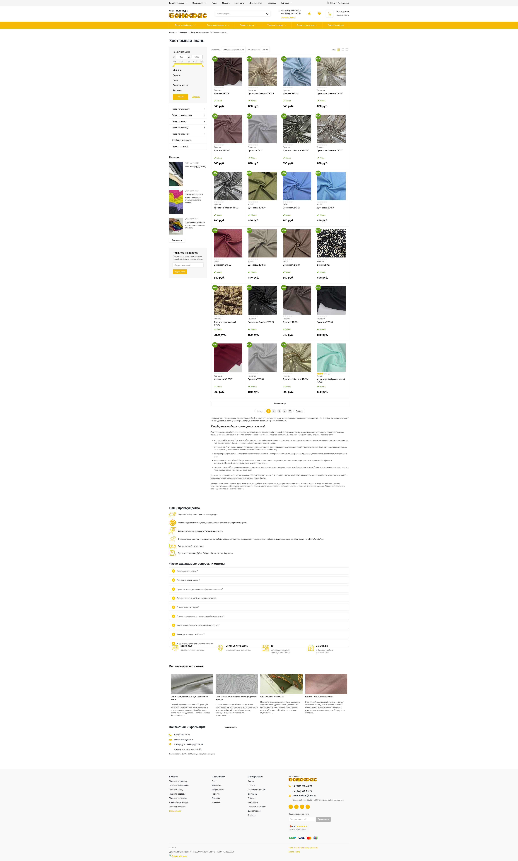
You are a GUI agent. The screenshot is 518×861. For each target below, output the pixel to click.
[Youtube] (296, 807)
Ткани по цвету (247, 25)
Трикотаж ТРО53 (325, 322)
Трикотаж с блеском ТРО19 (295, 150)
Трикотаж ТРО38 (221, 93)
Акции (214, 3)
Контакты (285, 3)
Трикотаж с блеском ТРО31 (330, 150)
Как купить (239, 3)
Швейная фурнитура (181, 140)
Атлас (319, 376)
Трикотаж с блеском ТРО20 (261, 322)
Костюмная (218, 376)
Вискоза (320, 262)
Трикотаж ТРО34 (290, 322)
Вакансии (216, 798)
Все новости (177, 240)
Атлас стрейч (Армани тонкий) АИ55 (331, 380)
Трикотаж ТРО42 (290, 93)
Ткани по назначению (216, 25)
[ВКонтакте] (291, 807)
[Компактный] (347, 49)
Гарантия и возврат (257, 807)
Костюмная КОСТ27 (223, 379)
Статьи (251, 785)
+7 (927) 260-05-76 (302, 791)
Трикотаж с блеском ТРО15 (261, 93)
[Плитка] (338, 49)
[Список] (343, 49)
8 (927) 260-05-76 (182, 735)
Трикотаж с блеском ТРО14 (295, 379)
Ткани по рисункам (305, 25)
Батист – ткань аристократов (319, 696)
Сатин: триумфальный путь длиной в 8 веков (189, 697)
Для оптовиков (256, 3)
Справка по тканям (256, 789)
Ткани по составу (275, 25)
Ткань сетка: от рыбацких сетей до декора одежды (236, 697)
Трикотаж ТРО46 (256, 379)
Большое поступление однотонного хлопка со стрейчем (195, 225)
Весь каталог (175, 811)
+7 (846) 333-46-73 (302, 786)
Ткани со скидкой (336, 25)
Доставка (272, 3)
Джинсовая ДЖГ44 (291, 265)
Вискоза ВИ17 (323, 265)
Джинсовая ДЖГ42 (256, 265)
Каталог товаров (176, 3)
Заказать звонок (288, 17)
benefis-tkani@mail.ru (183, 739)
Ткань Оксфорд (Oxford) (195, 166)
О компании (198, 3)
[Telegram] (302, 807)
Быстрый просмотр (228, 72)
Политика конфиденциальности (303, 847)
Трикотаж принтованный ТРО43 (225, 323)
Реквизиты (216, 785)
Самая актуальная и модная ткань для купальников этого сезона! (194, 198)
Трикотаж (217, 90)
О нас (214, 781)
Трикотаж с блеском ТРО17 (226, 208)
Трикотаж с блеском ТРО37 (330, 93)
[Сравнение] (241, 58)
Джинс (250, 204)
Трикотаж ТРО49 (221, 150)
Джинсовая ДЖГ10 (256, 208)
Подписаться (179, 272)
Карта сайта (294, 852)
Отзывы (251, 815)
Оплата (251, 798)
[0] (309, 15)
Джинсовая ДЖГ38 (325, 208)
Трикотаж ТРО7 (255, 150)
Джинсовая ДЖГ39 (222, 265)
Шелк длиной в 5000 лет (272, 696)
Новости (226, 3)
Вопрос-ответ (218, 789)
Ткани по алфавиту (184, 25)
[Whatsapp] (308, 807)
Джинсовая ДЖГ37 (291, 208)
